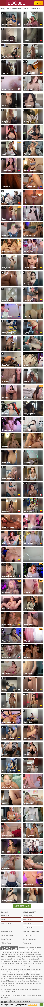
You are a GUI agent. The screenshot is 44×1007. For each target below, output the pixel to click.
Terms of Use (27, 919)
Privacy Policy (28, 915)
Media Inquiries (6, 923)
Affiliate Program (6, 943)
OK (41, 1005)
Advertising (27, 943)
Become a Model (7, 935)
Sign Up (38, 3)
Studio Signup (6, 939)
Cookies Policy (28, 927)
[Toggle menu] (3, 3)
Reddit (3, 919)
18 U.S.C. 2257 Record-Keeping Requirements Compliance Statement (21, 996)
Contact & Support (29, 939)
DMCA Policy (27, 923)
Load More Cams (22, 906)
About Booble (5, 915)
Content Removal (29, 935)
